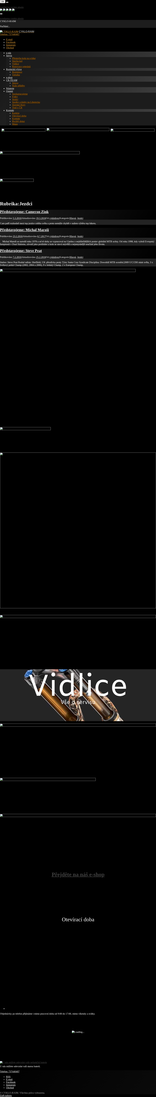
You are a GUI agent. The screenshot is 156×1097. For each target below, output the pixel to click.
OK (2, 1)
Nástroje (10, 88)
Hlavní (72, 218)
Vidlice (15, 64)
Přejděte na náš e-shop (78, 874)
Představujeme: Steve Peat (21, 251)
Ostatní (9, 91)
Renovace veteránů (21, 66)
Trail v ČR (17, 107)
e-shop (9, 77)
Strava (15, 83)
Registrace (17, 72)
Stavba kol (17, 61)
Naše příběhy (18, 85)
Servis (9, 55)
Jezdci (15, 99)
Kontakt (10, 110)
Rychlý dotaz (18, 121)
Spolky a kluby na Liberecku (26, 102)
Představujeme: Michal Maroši (24, 230)
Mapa (15, 124)
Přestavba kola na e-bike (24, 58)
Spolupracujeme (20, 94)
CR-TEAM (11, 80)
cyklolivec (54, 218)
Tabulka (16, 74)
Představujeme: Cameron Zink (24, 212)
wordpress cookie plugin (12, 7)
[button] (2, 906)
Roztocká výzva (14, 69)
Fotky (15, 96)
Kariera (15, 113)
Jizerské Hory (18, 105)
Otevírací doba (19, 116)
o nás (8, 53)
